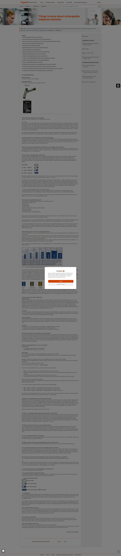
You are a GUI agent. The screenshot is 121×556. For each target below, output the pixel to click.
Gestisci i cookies (61, 284)
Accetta (61, 281)
